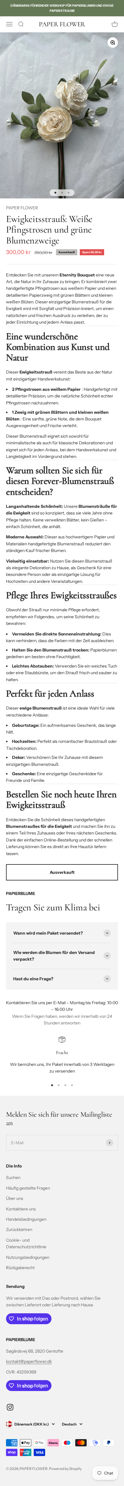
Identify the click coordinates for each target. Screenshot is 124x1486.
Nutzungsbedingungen (27, 1257)
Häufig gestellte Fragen (28, 1188)
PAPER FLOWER (22, 208)
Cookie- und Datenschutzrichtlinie (26, 1243)
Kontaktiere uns (21, 1209)
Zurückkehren (19, 1229)
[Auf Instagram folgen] (10, 1407)
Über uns (14, 1198)
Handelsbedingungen (26, 1219)
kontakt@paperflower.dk (29, 1361)
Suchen (13, 1177)
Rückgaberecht (20, 1267)
